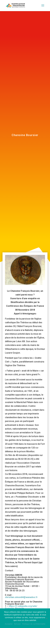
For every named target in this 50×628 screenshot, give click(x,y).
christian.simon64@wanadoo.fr (21, 597)
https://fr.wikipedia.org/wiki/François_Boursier (21, 607)
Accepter (9, 624)
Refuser (17, 624)
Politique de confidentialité (33, 624)
